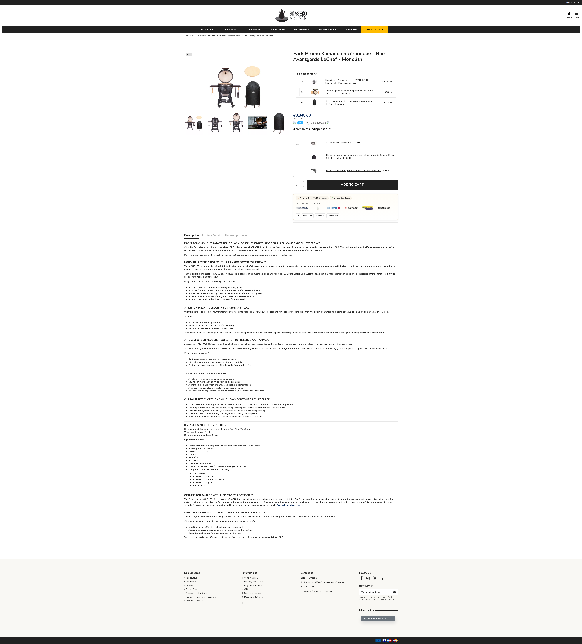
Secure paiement (252, 593)
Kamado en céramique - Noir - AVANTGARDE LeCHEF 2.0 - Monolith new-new (347, 82)
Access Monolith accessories (291, 505)
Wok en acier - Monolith (338, 142)
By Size (189, 585)
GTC (246, 589)
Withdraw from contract (378, 618)
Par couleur (191, 577)
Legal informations (253, 585)
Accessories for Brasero (197, 593)
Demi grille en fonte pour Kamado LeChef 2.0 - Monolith (353, 170)
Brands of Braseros (195, 600)
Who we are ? (251, 577)
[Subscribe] (394, 592)
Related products (236, 235)
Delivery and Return (254, 581)
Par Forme (191, 581)
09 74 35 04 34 (311, 586)
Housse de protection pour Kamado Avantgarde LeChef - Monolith (349, 103)
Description (191, 235)
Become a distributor (254, 597)
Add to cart (352, 185)
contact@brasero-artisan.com (318, 591)
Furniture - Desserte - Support (200, 597)
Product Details (212, 235)
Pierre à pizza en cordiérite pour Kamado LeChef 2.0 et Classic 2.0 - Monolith (352, 92)
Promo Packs (192, 589)
